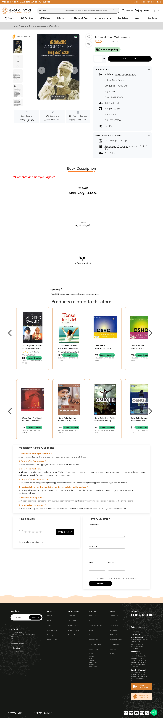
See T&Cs (31, 121)
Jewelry (49, 625)
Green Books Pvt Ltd (125, 74)
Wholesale (113, 630)
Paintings (50, 635)
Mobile (111, 562)
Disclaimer (71, 616)
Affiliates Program (116, 635)
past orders (100, 501)
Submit (100, 583)
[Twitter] (136, 616)
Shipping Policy (73, 630)
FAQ (159, 2)
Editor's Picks (93, 649)
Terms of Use (120, 578)
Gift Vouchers (114, 644)
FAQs (91, 620)
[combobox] (87, 11)
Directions (134, 648)
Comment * (94, 524)
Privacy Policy (132, 578)
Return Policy (72, 620)
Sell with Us (114, 625)
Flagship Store (137, 637)
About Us (92, 616)
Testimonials (93, 639)
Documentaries (94, 635)
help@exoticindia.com (27, 493)
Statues (49, 616)
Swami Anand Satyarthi (70, 351)
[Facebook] (132, 616)
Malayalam (54, 26)
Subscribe (35, 617)
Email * (92, 562)
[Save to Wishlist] (88, 37)
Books (23, 26)
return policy (66, 475)
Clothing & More (52, 630)
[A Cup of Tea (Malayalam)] (18, 47)
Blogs (91, 630)
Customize (113, 620)
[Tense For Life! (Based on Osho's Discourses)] (68, 342)
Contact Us (114, 616)
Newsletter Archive (95, 625)
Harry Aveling (30, 354)
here (80, 501)
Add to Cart (129, 59)
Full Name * (93, 546)
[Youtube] (150, 616)
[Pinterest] (140, 616)
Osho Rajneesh (119, 80)
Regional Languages (37, 26)
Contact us (147, 2)
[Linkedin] (147, 616)
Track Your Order (116, 639)
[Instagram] (143, 616)
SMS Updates (114, 654)
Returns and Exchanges (116, 146)
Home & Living (52, 639)
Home (15, 26)
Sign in (134, 2)
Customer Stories (95, 644)
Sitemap (113, 649)
